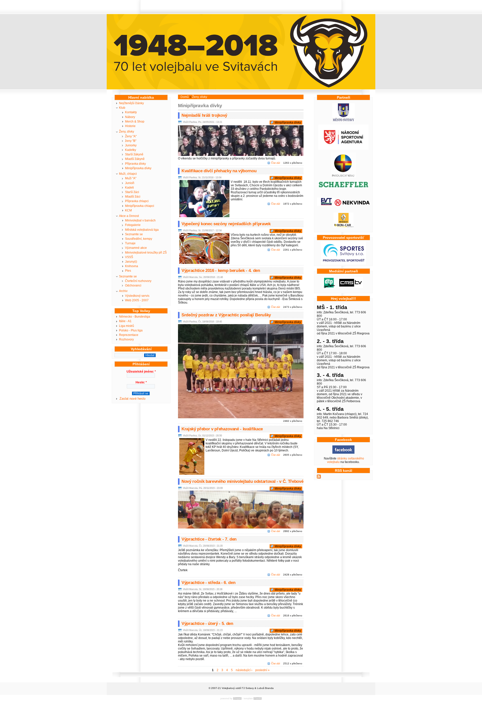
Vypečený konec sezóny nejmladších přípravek (226, 223)
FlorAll (257, 698)
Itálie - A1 (125, 321)
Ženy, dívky (126, 131)
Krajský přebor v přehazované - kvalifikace (222, 429)
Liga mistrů (126, 326)
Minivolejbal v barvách (140, 220)
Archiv (123, 291)
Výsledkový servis (137, 296)
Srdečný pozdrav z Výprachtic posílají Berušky (226, 315)
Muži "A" (130, 178)
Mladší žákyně (135, 159)
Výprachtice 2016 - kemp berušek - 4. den (221, 270)
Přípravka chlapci (137, 201)
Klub (122, 107)
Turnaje (130, 243)
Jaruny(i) (131, 261)
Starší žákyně (134, 154)
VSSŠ (129, 257)
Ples (128, 270)
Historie (130, 126)
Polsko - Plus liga (131, 330)
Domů (184, 97)
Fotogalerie (133, 225)
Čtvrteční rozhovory (138, 281)
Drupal (237, 698)
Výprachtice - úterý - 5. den (207, 623)
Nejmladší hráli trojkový (204, 115)
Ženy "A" (131, 136)
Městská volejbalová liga (142, 229)
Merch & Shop (134, 121)
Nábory (130, 117)
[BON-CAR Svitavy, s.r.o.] (343, 226)
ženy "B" (130, 141)
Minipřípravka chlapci (139, 206)
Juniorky (131, 145)
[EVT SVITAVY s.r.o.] (326, 205)
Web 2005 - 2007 (137, 300)
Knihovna (131, 266)
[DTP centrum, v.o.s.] (329, 287)
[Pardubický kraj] (343, 177)
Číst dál (275, 162)
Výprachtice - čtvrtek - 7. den (209, 539)
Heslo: (141, 382)
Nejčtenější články (131, 103)
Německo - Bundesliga (134, 316)
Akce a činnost (129, 216)
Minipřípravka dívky (138, 168)
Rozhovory (126, 339)
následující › (244, 670)
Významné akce (136, 248)
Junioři (129, 183)
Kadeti (129, 187)
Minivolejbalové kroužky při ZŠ (146, 252)
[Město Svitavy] (343, 120)
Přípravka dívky (135, 163)
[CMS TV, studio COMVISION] (350, 287)
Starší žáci (132, 192)
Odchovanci (133, 285)
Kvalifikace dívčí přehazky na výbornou (219, 170)
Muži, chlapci (128, 174)
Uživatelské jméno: (141, 371)
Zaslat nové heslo (132, 398)
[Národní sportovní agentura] (343, 148)
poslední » (262, 670)
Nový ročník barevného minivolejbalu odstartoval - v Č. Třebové (242, 481)
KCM (128, 210)
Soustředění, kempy (138, 239)
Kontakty (131, 112)
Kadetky (130, 150)
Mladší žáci (132, 196)
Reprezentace (128, 335)
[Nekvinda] (352, 205)
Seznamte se (134, 234)
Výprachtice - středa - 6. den (208, 582)
